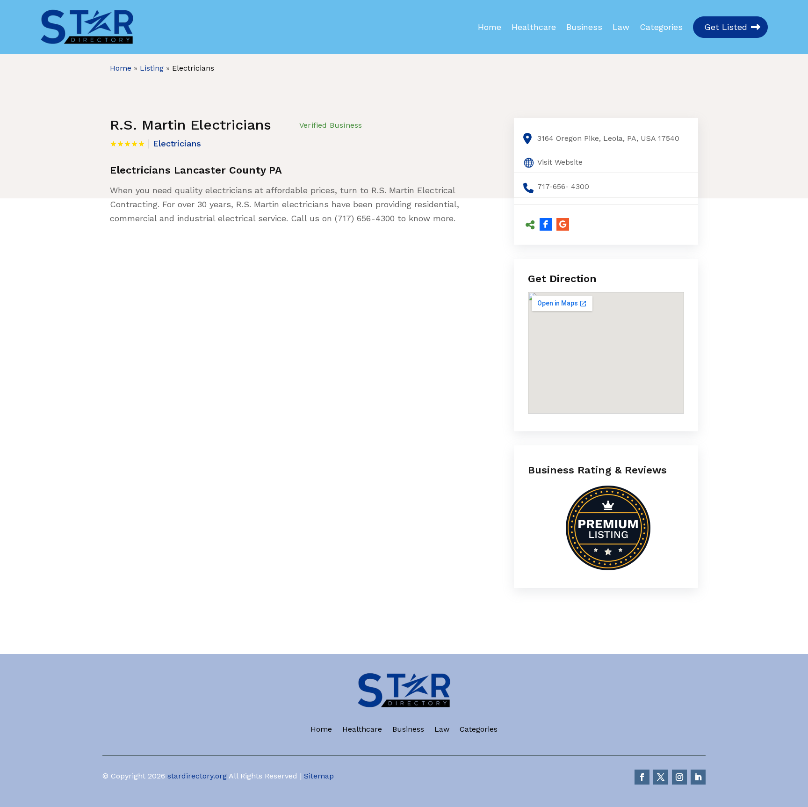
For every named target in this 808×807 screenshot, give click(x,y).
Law (621, 27)
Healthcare (534, 27)
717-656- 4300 (563, 186)
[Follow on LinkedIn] (698, 777)
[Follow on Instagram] (679, 777)
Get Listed (725, 27)
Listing (152, 68)
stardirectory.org (197, 775)
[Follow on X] (660, 777)
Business (584, 27)
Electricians (193, 68)
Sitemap (319, 775)
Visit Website (560, 162)
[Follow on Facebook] (642, 777)
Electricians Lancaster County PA (196, 170)
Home (489, 27)
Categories (661, 27)
